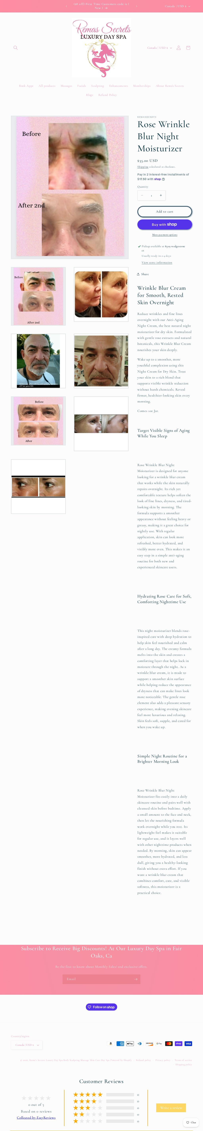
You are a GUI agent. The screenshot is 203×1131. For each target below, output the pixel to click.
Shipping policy (183, 1064)
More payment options (164, 234)
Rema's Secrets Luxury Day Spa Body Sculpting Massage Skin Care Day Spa (69, 1060)
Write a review (171, 1107)
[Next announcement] (136, 6)
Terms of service (183, 1060)
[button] (15, 47)
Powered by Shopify (121, 1060)
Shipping (142, 166)
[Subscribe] (136, 979)
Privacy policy (162, 1060)
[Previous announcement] (66, 6)
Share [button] (145, 274)
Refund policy (143, 1060)
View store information (157, 262)
